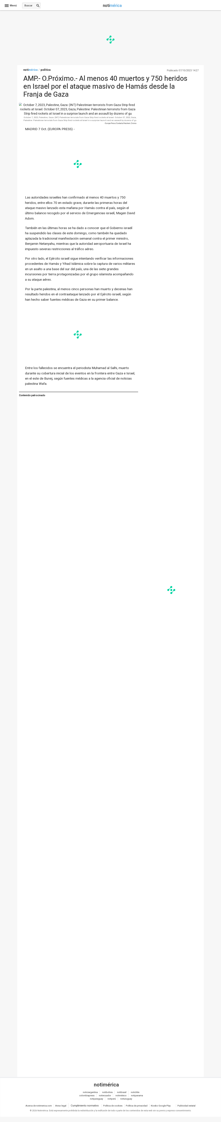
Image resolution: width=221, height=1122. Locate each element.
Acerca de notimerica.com (39, 1105)
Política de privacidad (136, 1105)
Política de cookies (112, 1105)
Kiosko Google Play (161, 1105)
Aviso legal (60, 1105)
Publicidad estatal (186, 1105)
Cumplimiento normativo (85, 1106)
